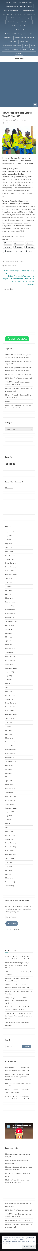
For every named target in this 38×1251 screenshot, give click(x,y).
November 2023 (10, 660)
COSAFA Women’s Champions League (19, 18)
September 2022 (11, 715)
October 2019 (9, 851)
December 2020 (10, 796)
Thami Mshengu (20, 120)
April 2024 (8, 641)
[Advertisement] (19, 82)
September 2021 (10, 761)
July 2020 (8, 816)
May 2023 (8, 684)
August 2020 (9, 812)
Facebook (6, 49)
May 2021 (8, 777)
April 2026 (8, 547)
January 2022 (9, 746)
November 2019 (10, 847)
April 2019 (8, 874)
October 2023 (9, 664)
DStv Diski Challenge (13, 22)
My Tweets (9, 488)
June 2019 (8, 866)
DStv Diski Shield (26, 22)
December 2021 (10, 750)
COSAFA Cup (31, 14)
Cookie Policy (6, 1243)
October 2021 (9, 757)
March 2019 (9, 878)
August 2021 (9, 765)
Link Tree (31, 49)
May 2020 (8, 823)
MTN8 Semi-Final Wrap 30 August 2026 (18, 374)
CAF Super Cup (7, 14)
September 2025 (11, 575)
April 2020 (8, 827)
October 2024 (9, 617)
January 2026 (9, 559)
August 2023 (9, 672)
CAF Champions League (11, 10)
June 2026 (8, 540)
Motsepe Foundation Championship (16, 34)
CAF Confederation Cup (27, 10)
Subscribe (19, 53)
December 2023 (10, 656)
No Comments (9, 123)
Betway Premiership (26, 6)
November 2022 (10, 707)
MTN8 (31, 34)
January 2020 (9, 839)
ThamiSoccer (19, 59)
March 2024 (9, 645)
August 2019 (9, 858)
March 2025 (9, 598)
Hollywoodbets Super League (19, 30)
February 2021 (10, 788)
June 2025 (8, 586)
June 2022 (8, 726)
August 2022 (9, 718)
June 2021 (8, 773)
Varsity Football (24, 41)
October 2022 (9, 711)
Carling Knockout (20, 14)
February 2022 (10, 742)
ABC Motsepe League (25, 2)
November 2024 (10, 613)
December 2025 (10, 563)
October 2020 (10, 804)
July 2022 (8, 722)
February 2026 (10, 555)
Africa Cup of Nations (12, 6)
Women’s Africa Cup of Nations (12, 45)
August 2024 (9, 625)
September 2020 (11, 808)
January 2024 (9, 652)
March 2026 (9, 551)
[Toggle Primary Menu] (35, 105)
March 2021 (9, 785)
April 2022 (8, 734)
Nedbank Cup (8, 37)
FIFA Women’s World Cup (19, 26)
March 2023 (9, 691)
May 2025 (8, 590)
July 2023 (8, 676)
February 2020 (10, 835)
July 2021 (8, 769)
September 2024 (11, 621)
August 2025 (9, 578)
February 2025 (10, 602)
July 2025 (8, 582)
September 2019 (10, 855)
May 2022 (8, 730)
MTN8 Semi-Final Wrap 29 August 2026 (18, 378)
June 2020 (8, 820)
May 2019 (8, 870)
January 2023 (9, 699)
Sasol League (13, 41)
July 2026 (8, 536)
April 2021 (8, 781)
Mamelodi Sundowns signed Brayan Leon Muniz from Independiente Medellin (17, 965)
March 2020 (9, 831)
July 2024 (8, 629)
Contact (26, 45)
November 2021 (10, 753)
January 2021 (9, 792)
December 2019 (10, 843)
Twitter (33, 45)
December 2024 (10, 610)
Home (8, 2)
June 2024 (8, 633)
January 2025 (9, 606)
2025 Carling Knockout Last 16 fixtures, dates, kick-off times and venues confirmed (18, 1000)
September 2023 (11, 668)
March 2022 (9, 738)
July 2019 (8, 862)
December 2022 (10, 703)
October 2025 (9, 571)
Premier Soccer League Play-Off (24, 37)
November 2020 (10, 800)
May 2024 (8, 637)
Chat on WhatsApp (19, 338)
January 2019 (9, 886)
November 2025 (10, 567)
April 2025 (8, 594)
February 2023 (10, 695)
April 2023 (8, 687)
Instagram (15, 49)
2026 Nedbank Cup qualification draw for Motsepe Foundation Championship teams (18, 1016)
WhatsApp (23, 49)
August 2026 (9, 532)
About (14, 2)
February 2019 (10, 882)
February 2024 (10, 649)
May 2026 (8, 544)
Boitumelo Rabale (10, 265)
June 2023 (8, 680)
